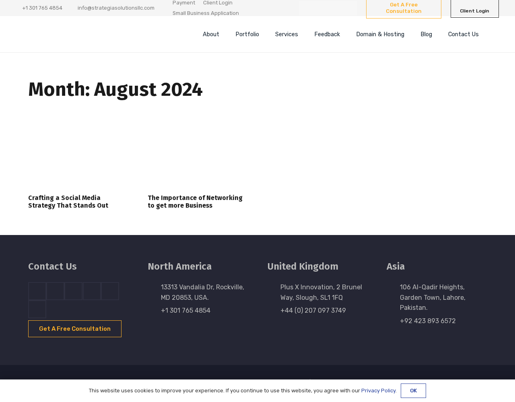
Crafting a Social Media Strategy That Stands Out (68, 201)
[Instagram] (335, 8)
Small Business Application (206, 13)
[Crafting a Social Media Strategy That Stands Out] (78, 154)
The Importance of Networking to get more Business (195, 201)
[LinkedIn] (320, 8)
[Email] (37, 309)
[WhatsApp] (349, 8)
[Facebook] (306, 8)
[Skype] (92, 291)
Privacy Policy (378, 391)
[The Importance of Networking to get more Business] (198, 154)
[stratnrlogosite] (82, 34)
